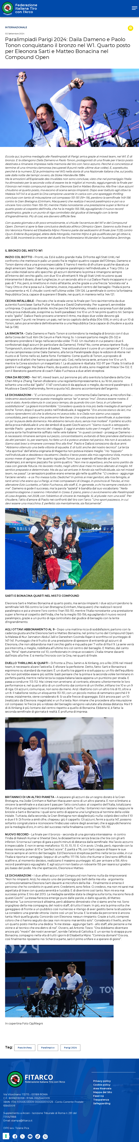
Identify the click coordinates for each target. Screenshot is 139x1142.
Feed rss (98, 1095)
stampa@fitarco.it (21, 1120)
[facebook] (15, 1137)
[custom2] (38, 1137)
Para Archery (25, 1047)
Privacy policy (102, 1081)
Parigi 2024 (70, 1047)
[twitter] (22, 1137)
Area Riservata (102, 1088)
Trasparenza (101, 1099)
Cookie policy (101, 1084)
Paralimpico (48, 1047)
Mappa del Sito (102, 1092)
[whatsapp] (45, 1136)
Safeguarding (101, 1103)
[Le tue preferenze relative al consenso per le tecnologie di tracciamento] (6, 1136)
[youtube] (30, 1137)
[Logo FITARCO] (8, 8)
